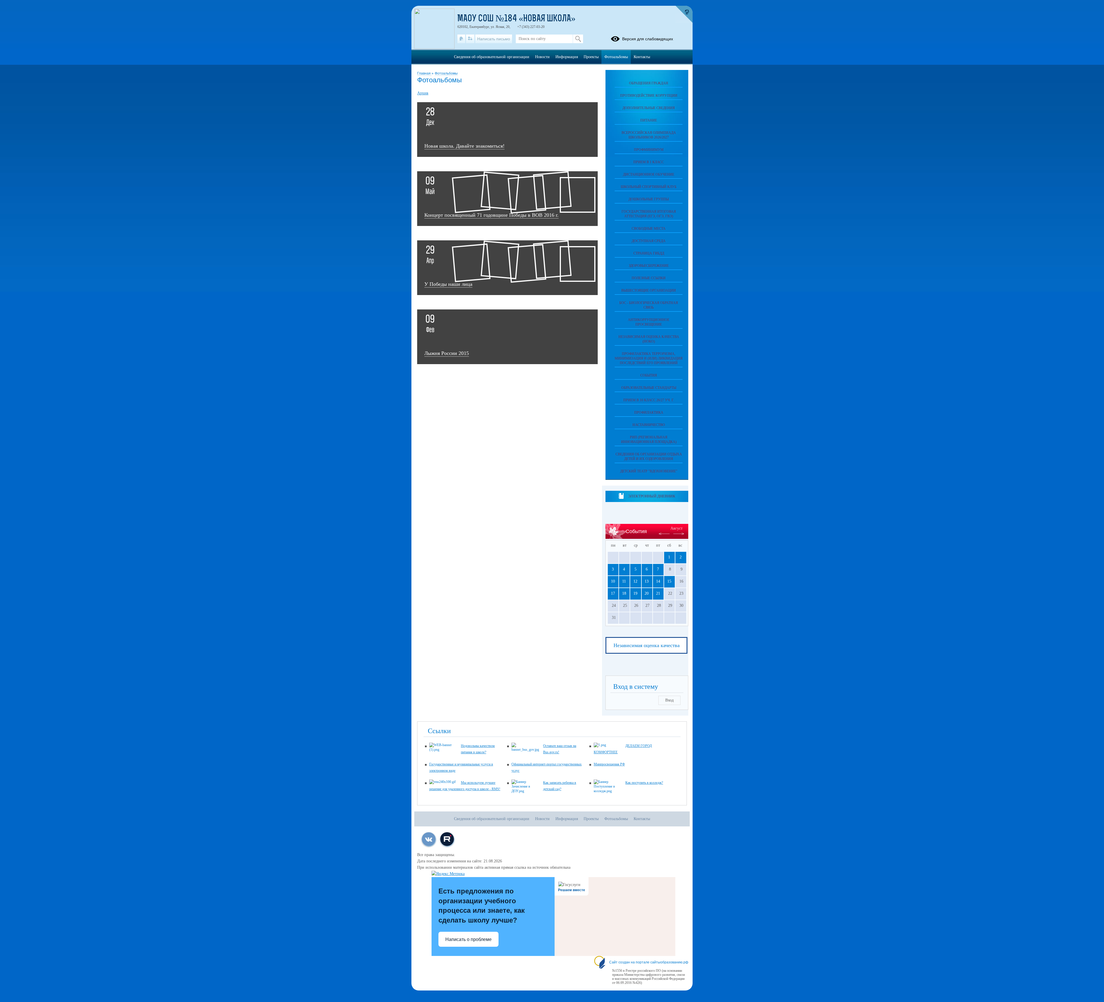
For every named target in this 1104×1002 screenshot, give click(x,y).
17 (613, 593)
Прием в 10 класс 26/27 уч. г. (648, 400)
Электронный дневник (651, 496)
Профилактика (648, 412)
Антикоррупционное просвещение (648, 322)
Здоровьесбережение (649, 266)
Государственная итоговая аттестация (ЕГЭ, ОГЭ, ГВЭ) (649, 214)
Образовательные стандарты (648, 388)
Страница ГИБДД (648, 253)
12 (635, 581)
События (648, 375)
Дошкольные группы (648, 199)
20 (647, 593)
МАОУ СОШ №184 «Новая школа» (516, 19)
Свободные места (649, 229)
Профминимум (649, 150)
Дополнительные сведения (648, 108)
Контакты (642, 57)
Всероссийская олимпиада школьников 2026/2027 (649, 135)
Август (676, 528)
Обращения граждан (648, 83)
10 (613, 581)
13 (647, 581)
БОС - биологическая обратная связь (648, 305)
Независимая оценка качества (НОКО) (648, 339)
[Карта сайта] (470, 39)
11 (624, 581)
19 (635, 593)
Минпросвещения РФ (609, 764)
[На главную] (461, 39)
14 (658, 581)
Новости (542, 57)
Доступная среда (649, 241)
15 (669, 581)
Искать (578, 39)
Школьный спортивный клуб (648, 187)
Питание (648, 120)
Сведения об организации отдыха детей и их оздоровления (649, 456)
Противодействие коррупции (648, 96)
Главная (424, 73)
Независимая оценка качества (647, 645)
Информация (566, 57)
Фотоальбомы (446, 73)
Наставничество (648, 425)
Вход (669, 700)
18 (624, 593)
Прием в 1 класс (648, 162)
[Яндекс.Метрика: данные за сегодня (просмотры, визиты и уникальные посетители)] (448, 874)
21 (658, 593)
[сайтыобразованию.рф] (684, 14)
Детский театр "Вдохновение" (648, 471)
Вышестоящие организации (648, 290)
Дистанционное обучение (648, 174)
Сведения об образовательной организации (491, 57)
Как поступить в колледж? (644, 783)
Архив (422, 93)
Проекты (591, 57)
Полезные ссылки (649, 278)
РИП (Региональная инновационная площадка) (648, 439)
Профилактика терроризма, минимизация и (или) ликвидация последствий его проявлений (649, 358)
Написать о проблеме (468, 939)
